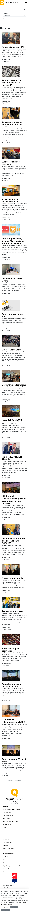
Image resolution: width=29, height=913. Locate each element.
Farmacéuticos (7, 842)
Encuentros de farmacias (14, 385)
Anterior (10, 780)
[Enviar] (24, 10)
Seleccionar (7, 15)
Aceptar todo (14, 907)
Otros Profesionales (8, 848)
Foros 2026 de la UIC (12, 420)
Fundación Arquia (8, 815)
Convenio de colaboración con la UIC (13, 720)
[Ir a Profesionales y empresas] (12, 2)
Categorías (5, 13)
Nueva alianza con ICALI (13, 47)
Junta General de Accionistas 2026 (10, 200)
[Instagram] (16, 802)
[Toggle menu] (26, 2)
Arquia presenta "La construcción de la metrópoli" (11, 82)
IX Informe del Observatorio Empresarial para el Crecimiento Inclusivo (14, 499)
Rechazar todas (5, 910)
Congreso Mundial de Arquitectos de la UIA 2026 (12, 124)
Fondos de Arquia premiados (10, 649)
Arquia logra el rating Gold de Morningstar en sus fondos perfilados (13, 240)
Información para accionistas (11, 809)
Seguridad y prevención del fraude (13, 865)
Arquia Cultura (7, 824)
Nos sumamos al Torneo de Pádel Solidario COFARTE (13, 540)
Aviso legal (5, 887)
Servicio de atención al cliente (11, 869)
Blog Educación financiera (10, 821)
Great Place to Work (11, 350)
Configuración (4, 907)
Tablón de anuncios (8, 872)
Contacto (5, 856)
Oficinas (5, 859)
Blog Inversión (7, 818)
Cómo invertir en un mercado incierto (11, 685)
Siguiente (18, 780)
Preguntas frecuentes (9, 862)
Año (4, 18)
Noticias (5, 827)
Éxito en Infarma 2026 (12, 611)
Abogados (6, 839)
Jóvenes (5, 845)
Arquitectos (6, 836)
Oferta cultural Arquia (12, 578)
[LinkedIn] (13, 802)
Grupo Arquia (7, 812)
